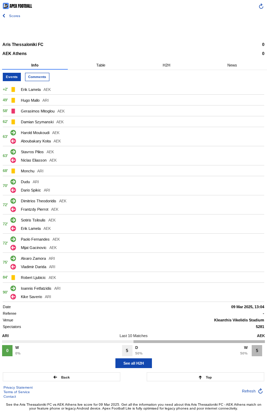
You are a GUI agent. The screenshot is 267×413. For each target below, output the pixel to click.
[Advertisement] (133, 29)
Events (12, 77)
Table (100, 65)
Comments (37, 77)
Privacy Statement (18, 387)
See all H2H (133, 363)
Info (35, 65)
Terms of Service (16, 392)
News (232, 65)
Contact (9, 396)
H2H (166, 65)
